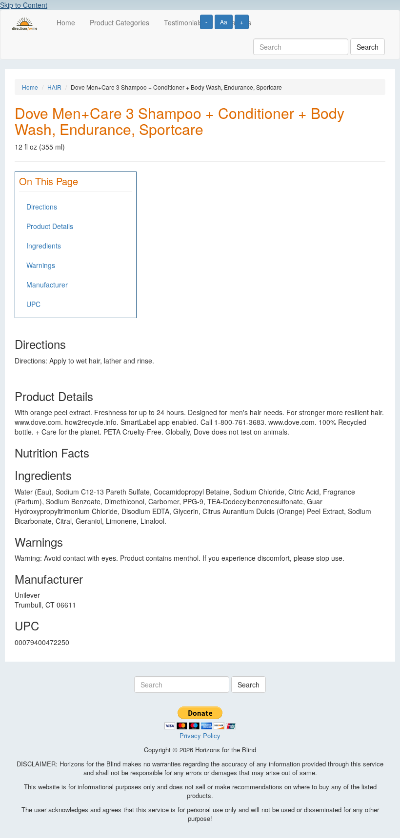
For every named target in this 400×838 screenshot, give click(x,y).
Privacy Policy (200, 735)
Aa (223, 22)
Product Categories (119, 22)
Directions (41, 206)
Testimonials (183, 22)
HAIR (54, 87)
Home (66, 22)
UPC (33, 304)
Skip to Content (23, 5)
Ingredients (43, 245)
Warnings (40, 265)
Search (368, 47)
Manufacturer (47, 284)
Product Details (49, 226)
